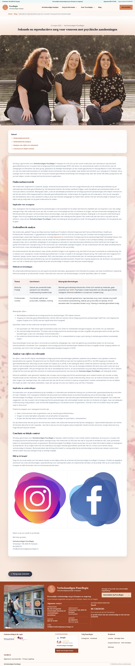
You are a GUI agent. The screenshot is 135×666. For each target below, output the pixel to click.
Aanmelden (126, 7)
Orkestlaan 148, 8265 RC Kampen (11, 1)
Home (10, 14)
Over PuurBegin (88, 7)
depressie (57, 237)
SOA (71, 290)
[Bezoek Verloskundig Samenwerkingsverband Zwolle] (22, 638)
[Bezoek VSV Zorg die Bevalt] (9, 638)
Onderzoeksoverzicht (21, 138)
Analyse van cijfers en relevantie (25, 145)
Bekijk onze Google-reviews (66, 650)
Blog (99, 7)
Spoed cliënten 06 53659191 (125, 1)
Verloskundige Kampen (50, 7)
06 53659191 (17, 546)
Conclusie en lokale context (23, 149)
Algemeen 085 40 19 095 (110, 1)
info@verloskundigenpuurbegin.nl (25, 549)
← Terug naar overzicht (20, 574)
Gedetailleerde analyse (22, 142)
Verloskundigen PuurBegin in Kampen (91, 460)
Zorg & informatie (69, 7)
